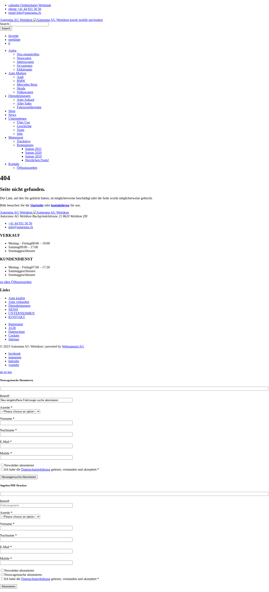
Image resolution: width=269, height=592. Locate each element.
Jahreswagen (25, 62)
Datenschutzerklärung (35, 469)
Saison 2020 (33, 152)
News (12, 115)
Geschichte (24, 126)
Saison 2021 (33, 149)
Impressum (15, 324)
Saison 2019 (33, 156)
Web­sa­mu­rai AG (73, 346)
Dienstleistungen (19, 96)
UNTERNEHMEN (21, 313)
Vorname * (7, 418)
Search (4, 24)
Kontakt (13, 164)
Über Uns (23, 122)
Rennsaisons (25, 145)
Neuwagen (24, 58)
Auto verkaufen (18, 302)
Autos (12, 50)
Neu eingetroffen (28, 54)
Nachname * (8, 430)
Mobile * (6, 453)
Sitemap (13, 339)
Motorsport (15, 137)
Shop (11, 111)
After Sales (24, 103)
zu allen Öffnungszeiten (16, 282)
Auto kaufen (16, 298)
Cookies (13, 335)
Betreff (4, 396)
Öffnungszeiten (27, 167)
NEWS (13, 309)
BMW (21, 81)
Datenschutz (16, 331)
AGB (12, 328)
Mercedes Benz (27, 84)
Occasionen (24, 65)
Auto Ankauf (25, 99)
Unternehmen (17, 118)
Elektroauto (24, 69)
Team (20, 130)
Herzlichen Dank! (37, 160)
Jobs (20, 133)
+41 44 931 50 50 (20, 223)
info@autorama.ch (20, 227)
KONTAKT (16, 317)
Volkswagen (25, 92)
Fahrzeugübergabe (29, 107)
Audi (20, 77)
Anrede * (6, 407)
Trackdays (23, 141)
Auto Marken (17, 73)
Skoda (21, 88)
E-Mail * (6, 442)
